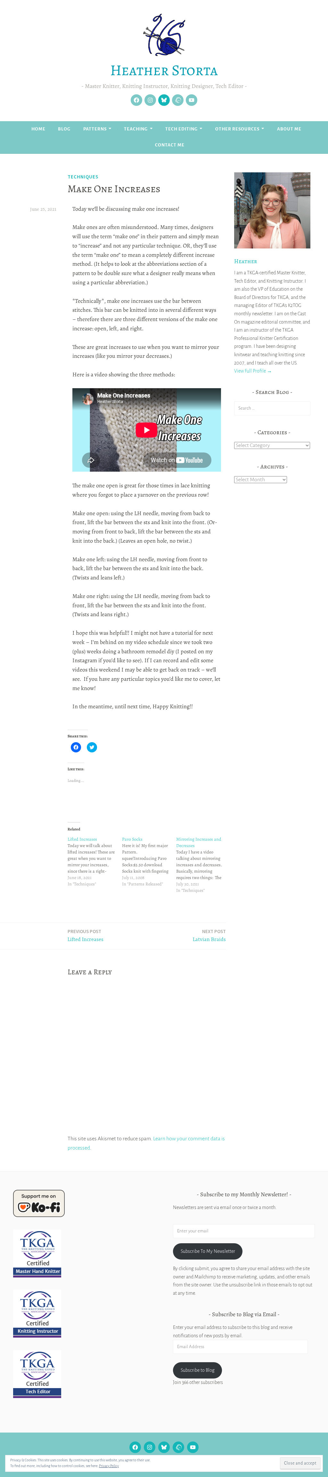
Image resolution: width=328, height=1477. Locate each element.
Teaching (136, 129)
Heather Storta (164, 70)
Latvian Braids (209, 935)
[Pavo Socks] (149, 861)
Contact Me (169, 145)
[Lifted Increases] (95, 861)
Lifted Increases (85, 935)
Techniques (83, 177)
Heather (245, 261)
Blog (64, 129)
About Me (289, 129)
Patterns (95, 129)
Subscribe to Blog (198, 1370)
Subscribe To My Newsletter (208, 1251)
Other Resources (237, 129)
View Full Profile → (253, 370)
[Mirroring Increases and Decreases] (203, 865)
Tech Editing (181, 129)
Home (38, 129)
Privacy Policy (109, 1466)
